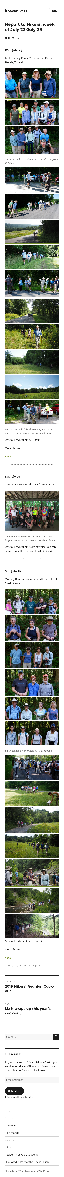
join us (9, 1118)
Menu (54, 11)
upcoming (11, 1125)
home (8, 1111)
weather (10, 1140)
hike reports (34, 965)
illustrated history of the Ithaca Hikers (27, 1162)
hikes (8, 1147)
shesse (8, 965)
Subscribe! (14, 1091)
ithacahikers (16, 11)
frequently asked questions (21, 1154)
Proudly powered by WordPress (34, 1171)
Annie (8, 456)
